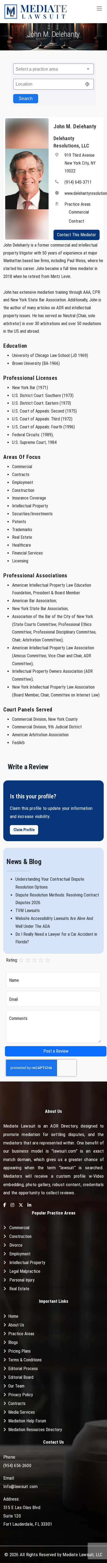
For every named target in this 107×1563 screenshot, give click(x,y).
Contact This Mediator (76, 234)
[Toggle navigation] (99, 11)
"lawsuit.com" (64, 1151)
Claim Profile (24, 830)
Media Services (21, 1412)
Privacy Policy (20, 1394)
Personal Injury (22, 1280)
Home (13, 1316)
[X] (21, 1205)
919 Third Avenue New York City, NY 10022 (80, 163)
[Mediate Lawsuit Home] (35, 11)
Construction (20, 1236)
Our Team (16, 1386)
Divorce (15, 1245)
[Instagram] (12, 1205)
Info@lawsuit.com (20, 1486)
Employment (19, 1253)
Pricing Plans (19, 1351)
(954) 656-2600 (17, 1465)
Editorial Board (20, 1377)
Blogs (13, 1342)
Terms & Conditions (25, 1359)
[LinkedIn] (29, 1205)
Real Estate (19, 1288)
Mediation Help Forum (27, 1420)
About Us (16, 1325)
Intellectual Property (27, 1262)
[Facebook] (4, 1205)
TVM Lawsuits (27, 910)
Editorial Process (23, 1368)
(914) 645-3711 (78, 182)
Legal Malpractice (24, 1271)
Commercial (19, 1227)
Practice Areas (21, 1333)
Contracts (17, 1403)
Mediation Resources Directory (35, 1429)
